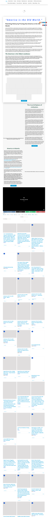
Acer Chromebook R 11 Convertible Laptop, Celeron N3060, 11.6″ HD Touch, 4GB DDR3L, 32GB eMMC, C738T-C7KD (37, 270)
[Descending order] (27, 217)
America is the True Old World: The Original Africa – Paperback (23, 350)
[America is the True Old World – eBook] (10, 286)
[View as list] (24, 220)
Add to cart (5, 326)
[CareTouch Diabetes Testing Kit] (24, 419)
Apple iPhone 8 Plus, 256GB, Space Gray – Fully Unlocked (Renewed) (9, 373)
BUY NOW (5, 345)
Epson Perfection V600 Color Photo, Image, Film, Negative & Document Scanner (9, 486)
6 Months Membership (8, 267)
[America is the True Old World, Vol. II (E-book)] (10, 311)
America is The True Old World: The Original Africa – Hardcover (9, 340)
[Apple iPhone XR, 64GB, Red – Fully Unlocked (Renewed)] (24, 363)
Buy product (19, 246)
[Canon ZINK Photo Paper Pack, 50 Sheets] (10, 425)
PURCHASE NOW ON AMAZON (20, 300)
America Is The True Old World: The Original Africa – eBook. (37, 322)
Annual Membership (36, 344)
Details (29, 246)
